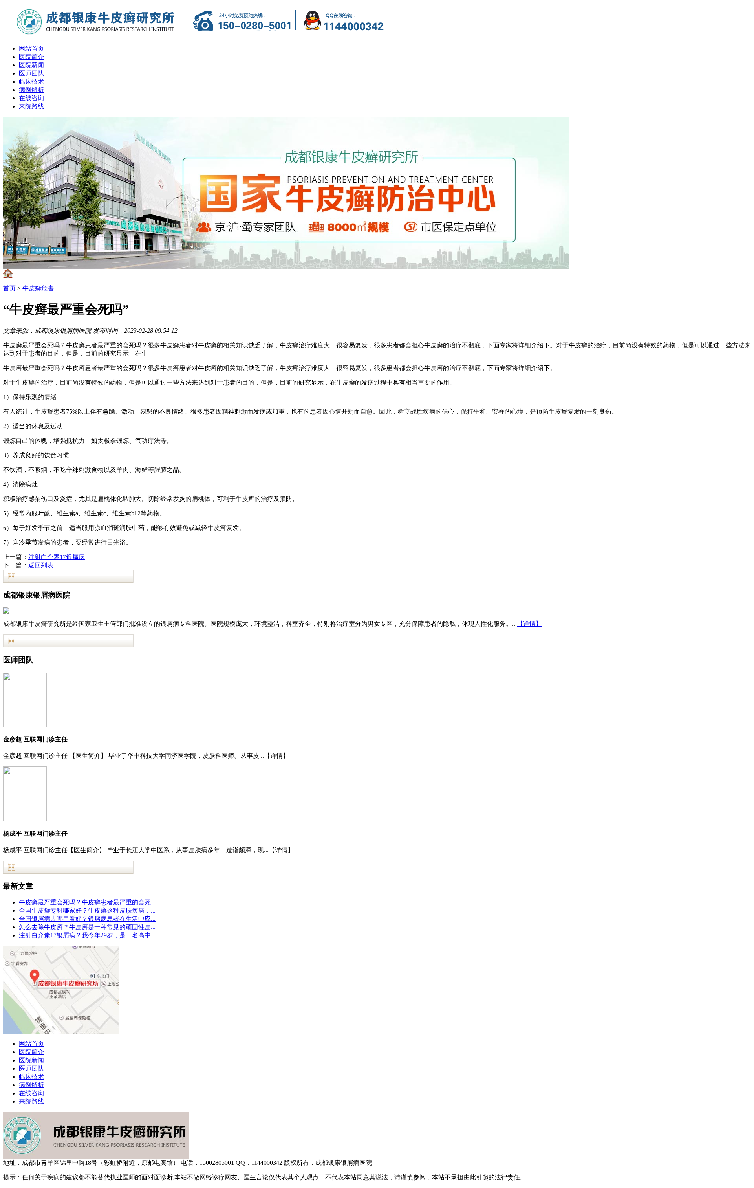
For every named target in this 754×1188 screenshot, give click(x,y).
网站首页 (31, 48)
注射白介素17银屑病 (56, 557)
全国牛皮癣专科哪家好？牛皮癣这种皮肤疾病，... (87, 910)
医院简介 (31, 56)
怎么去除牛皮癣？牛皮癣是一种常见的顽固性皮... (87, 927)
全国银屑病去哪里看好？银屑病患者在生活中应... (87, 918)
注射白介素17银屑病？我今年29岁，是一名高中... (87, 935)
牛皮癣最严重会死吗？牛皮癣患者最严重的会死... (87, 902)
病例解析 (31, 89)
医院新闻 (31, 65)
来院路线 (31, 106)
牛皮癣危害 (38, 288)
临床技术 (31, 81)
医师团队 (31, 73)
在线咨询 (31, 98)
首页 (9, 288)
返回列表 (40, 565)
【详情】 (529, 623)
